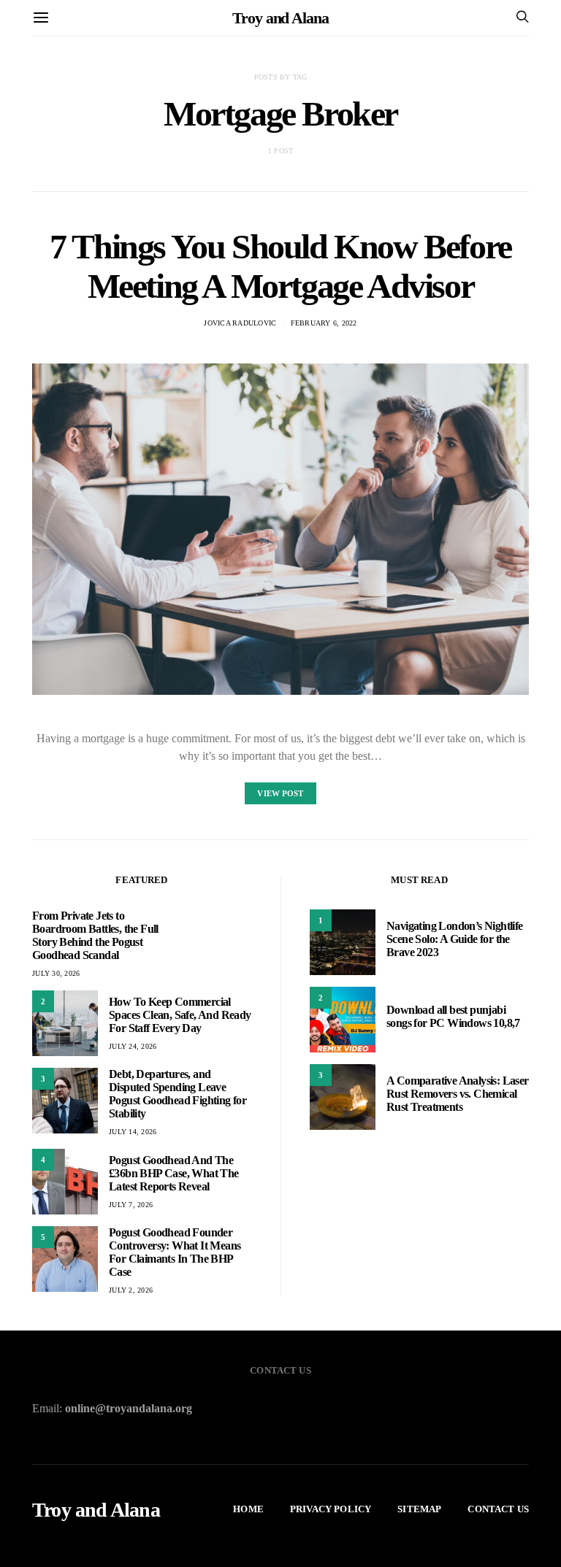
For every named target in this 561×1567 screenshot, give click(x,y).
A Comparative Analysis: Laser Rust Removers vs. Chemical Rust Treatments (457, 1093)
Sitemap (419, 1509)
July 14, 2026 (132, 1132)
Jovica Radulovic (240, 323)
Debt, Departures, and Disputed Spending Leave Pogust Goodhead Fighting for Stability (177, 1094)
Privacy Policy (330, 1509)
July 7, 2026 (131, 1205)
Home (248, 1509)
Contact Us (498, 1509)
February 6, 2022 (324, 323)
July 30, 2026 (56, 973)
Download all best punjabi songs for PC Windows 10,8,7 (453, 1016)
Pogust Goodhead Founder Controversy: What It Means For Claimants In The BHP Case (174, 1252)
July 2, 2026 (131, 1290)
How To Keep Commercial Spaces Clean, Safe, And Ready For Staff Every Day (180, 1015)
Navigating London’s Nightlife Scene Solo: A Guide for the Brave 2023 (454, 939)
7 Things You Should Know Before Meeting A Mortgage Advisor (280, 266)
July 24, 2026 (132, 1046)
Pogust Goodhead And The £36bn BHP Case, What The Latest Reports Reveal (174, 1173)
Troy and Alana (280, 18)
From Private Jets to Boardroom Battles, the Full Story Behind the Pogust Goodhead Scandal (95, 935)
